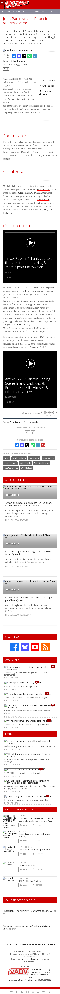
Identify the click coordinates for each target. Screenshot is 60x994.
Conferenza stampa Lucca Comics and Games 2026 (27, 927)
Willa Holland (22, 324)
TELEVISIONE (12, 495)
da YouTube (10, 272)
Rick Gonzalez (43, 189)
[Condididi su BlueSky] (19, 56)
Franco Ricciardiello (43, 11)
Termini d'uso (11, 944)
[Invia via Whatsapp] (29, 56)
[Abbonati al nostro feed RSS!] (45, 647)
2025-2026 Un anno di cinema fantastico (23, 773)
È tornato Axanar (26, 865)
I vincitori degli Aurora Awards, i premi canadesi (26, 800)
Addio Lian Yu (49, 80)
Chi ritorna (48, 85)
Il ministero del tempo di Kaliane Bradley (34, 835)
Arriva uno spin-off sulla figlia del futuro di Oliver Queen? (28, 553)
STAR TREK (22, 862)
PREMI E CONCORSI (25, 847)
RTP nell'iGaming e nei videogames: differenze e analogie (26, 760)
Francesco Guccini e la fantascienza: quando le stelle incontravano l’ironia (36, 819)
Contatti (50, 944)
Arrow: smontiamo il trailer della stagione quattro (27, 724)
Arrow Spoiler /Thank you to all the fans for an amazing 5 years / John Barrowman (29, 262)
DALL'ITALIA (22, 815)
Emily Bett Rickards (41, 463)
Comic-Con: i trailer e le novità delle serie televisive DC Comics (29, 711)
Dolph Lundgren (17, 148)
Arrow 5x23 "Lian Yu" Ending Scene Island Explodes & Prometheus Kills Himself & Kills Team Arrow (27, 385)
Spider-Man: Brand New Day (12, 11)
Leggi (25, 825)
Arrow (6, 78)
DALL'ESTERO (23, 878)
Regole (30, 944)
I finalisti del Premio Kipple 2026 (34, 849)
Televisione (15, 422)
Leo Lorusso (19, 61)
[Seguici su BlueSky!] (25, 647)
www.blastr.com (37, 422)
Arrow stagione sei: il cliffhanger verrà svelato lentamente (25, 673)
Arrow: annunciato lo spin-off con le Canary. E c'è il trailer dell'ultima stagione (29, 504)
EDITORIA (22, 831)
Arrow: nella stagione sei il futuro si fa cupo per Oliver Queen (28, 599)
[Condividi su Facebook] (13, 56)
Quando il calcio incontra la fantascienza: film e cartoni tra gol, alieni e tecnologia (29, 787)
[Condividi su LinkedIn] (35, 56)
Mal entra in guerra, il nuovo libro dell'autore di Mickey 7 (30, 746)
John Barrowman (32, 290)
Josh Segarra (34, 151)
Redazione (40, 944)
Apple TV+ (29, 11)
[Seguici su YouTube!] (35, 647)
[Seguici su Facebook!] (14, 647)
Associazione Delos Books (28, 959)
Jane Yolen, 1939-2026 (29, 880)
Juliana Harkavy (25, 192)
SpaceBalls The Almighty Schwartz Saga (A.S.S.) (28, 910)
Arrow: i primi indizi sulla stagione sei (21, 686)
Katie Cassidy (43, 199)
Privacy (23, 944)
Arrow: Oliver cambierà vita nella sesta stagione (26, 697)
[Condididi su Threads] (24, 56)
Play (11, 277)
